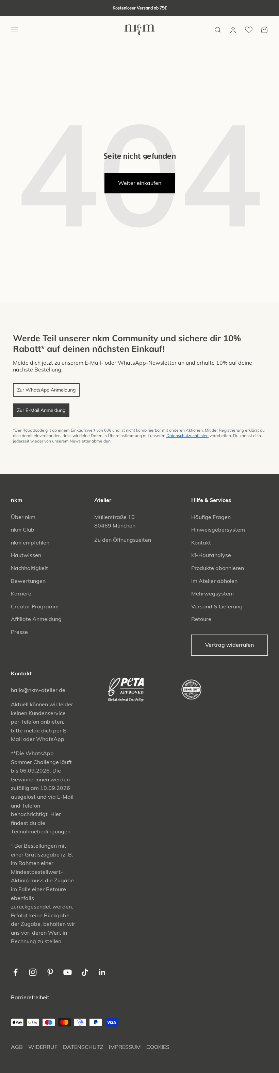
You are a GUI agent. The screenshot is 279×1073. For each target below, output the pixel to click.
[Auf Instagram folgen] (32, 972)
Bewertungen (28, 580)
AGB (17, 1046)
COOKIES (157, 1046)
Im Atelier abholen (214, 580)
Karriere (21, 593)
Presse (19, 631)
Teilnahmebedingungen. (41, 831)
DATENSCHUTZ (83, 1046)
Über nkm (23, 517)
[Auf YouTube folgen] (67, 972)
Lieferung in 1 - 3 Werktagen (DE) (140, 8)
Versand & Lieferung (217, 606)
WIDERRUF (43, 1046)
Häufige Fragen (211, 517)
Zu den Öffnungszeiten (122, 539)
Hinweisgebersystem (218, 529)
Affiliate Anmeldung (36, 619)
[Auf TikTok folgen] (84, 972)
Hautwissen (26, 555)
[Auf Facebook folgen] (15, 972)
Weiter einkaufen (139, 182)
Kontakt (201, 542)
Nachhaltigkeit (29, 568)
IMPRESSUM (125, 1046)
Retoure (201, 619)
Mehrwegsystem (212, 593)
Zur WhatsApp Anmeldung (46, 390)
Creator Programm (35, 606)
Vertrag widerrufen (229, 644)
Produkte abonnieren (217, 568)
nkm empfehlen (30, 542)
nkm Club (22, 529)
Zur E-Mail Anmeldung (41, 410)
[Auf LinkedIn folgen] (102, 972)
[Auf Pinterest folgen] (50, 972)
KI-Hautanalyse (211, 555)
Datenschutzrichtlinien (187, 435)
